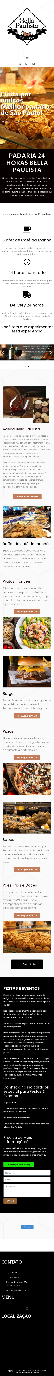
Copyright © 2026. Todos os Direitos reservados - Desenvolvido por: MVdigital (27, 1371)
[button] (27, 57)
